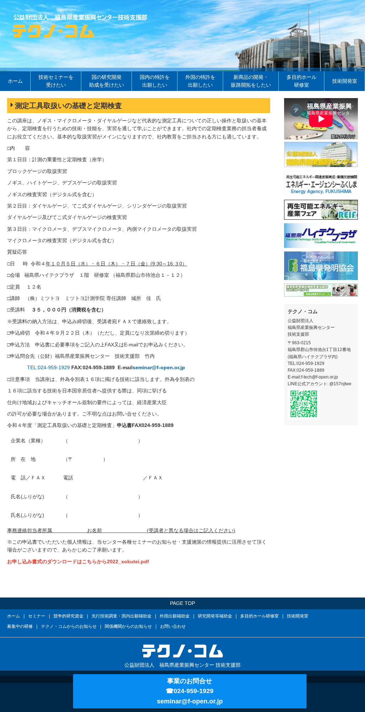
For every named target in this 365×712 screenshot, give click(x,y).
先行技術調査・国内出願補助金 (121, 616)
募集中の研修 (20, 626)
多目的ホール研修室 (302, 81)
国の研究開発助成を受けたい (106, 81)
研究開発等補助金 (215, 616)
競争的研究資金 (68, 616)
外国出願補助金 (175, 616)
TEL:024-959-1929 (48, 367)
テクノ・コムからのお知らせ (69, 626)
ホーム (15, 81)
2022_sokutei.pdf (128, 561)
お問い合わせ (173, 626)
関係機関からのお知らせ (128, 626)
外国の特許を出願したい (200, 81)
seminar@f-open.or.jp (159, 367)
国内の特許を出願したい (155, 81)
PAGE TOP (182, 603)
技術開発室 (344, 81)
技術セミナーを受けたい (55, 81)
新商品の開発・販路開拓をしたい (251, 81)
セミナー (36, 616)
